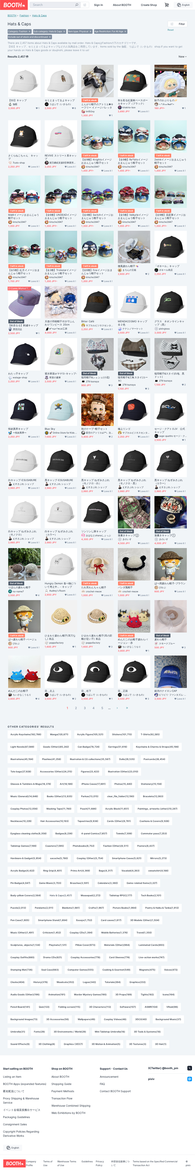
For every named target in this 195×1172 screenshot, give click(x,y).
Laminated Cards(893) (151, 945)
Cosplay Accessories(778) (85, 957)
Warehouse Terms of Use (66, 1163)
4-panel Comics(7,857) (94, 833)
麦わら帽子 (160, 639)
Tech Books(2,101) (151, 895)
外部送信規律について (120, 1163)
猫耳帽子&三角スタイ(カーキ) (133, 379)
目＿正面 (123, 690)
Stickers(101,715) (122, 734)
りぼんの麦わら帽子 (19, 587)
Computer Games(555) (81, 969)
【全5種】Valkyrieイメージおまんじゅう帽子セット (133, 216)
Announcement (109, 1076)
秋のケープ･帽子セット (94, 428)
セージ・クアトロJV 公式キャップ (169, 430)
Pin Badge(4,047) (20, 883)
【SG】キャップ (17, 100)
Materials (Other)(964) (117, 945)
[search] (76, 5)
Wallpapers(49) (86, 1019)
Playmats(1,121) (58, 945)
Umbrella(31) (17, 1031)
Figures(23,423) (90, 771)
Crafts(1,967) (96, 907)
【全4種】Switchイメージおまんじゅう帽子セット (97, 216)
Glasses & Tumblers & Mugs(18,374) (30, 783)
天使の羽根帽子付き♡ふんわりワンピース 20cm (60, 323)
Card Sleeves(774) (119, 957)
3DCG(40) (141, 1019)
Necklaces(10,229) (21, 821)
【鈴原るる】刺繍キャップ (23, 325)
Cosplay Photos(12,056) (24, 808)
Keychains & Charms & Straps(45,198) (157, 746)
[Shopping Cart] (167, 5)
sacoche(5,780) (59, 858)
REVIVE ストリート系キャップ (61, 157)
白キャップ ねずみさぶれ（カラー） (59, 533)
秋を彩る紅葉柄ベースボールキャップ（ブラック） (133, 102)
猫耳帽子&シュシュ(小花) (95, 377)
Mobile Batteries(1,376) (114, 932)
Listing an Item (12, 1076)
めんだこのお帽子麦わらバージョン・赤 (133, 641)
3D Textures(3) (137, 1044)
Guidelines (87, 1161)
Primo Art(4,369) (80, 870)
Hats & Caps (39, 15)
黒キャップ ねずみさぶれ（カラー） (168, 482)
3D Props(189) (123, 994)
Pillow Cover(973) (85, 945)
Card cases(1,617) (111, 920)
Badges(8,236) (64, 833)
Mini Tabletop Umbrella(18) (110, 1031)
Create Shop (149, 5)
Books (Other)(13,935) (59, 796)
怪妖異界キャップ (18, 428)
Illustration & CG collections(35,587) (90, 759)
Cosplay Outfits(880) (22, 957)
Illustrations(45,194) (21, 759)
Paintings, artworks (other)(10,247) (157, 808)
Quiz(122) (44, 1006)
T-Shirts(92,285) (150, 734)
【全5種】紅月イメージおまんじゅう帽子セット (24, 272)
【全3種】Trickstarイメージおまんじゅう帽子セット (60, 272)
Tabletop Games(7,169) (23, 845)
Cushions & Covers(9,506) (154, 821)
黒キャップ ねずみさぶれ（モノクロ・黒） (132, 482)
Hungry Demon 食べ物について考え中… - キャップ (60, 585)
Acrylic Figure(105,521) (90, 734)
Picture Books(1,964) (125, 907)
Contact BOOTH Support (115, 1091)
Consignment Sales (15, 1124)
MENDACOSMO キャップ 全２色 (134, 323)
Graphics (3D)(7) (73, 1044)
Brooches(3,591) (79, 883)
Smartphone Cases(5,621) (126, 858)
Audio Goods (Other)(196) (25, 994)
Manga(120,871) (59, 734)
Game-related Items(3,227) (142, 883)
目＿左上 (50, 690)
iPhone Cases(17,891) (94, 783)
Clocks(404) (17, 982)
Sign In (98, 5)
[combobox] (55, 5)
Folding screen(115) (69, 1006)
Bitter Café (87, 321)
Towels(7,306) (124, 833)
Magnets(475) (147, 969)
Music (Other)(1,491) (22, 932)
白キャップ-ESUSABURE (22, 480)
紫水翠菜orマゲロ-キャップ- (61, 373)
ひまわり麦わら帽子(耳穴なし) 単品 (60, 637)
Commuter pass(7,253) (154, 833)
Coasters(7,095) (54, 845)
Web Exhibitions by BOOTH (68, 1112)
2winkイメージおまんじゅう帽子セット (170, 161)
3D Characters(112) (100, 1006)
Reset (171, 29)
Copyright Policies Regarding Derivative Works (21, 1133)
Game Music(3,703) (50, 883)
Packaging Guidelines (16, 1117)
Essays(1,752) (84, 920)
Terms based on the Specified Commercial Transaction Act (155, 1163)
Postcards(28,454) (154, 759)
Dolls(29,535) (127, 759)
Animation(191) (56, 994)
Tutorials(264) (113, 982)
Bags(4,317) (106, 870)
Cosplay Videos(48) (115, 1019)
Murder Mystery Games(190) (90, 994)
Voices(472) (171, 969)
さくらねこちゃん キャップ (23, 157)
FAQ (102, 1083)
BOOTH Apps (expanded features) (24, 1083)
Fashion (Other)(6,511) (116, 845)
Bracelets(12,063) (153, 796)
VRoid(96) (172, 1006)
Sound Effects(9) (20, 1044)
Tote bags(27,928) (20, 771)
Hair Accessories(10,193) (54, 821)
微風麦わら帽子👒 (128, 266)
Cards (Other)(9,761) (119, 821)
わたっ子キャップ (18, 373)
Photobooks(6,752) (83, 845)
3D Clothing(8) (46, 1044)
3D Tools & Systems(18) (147, 1031)
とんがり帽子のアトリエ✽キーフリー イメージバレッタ (97, 106)
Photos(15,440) (123, 783)
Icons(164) (169, 994)
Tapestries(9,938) (88, 821)
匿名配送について (13, 1091)
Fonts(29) (39, 1031)
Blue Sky (50, 428)
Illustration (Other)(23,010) (123, 771)
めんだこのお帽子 (18, 690)
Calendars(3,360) (108, 883)
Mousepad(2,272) (91, 895)
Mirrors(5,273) (158, 858)
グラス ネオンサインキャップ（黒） (169, 323)
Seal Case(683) (50, 969)
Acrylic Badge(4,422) (22, 870)
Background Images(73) (24, 1019)
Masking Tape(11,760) (58, 808)
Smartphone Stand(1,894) (52, 920)
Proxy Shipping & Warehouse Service (21, 1100)
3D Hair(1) (160, 1044)
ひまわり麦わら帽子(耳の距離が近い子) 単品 (96, 637)
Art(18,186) (66, 783)
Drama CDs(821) (52, 957)
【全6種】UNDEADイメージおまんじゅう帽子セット (61, 216)
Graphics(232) (137, 982)
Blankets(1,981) (71, 907)
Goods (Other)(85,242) (56, 746)
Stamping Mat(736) (21, 969)
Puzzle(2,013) (18, 907)
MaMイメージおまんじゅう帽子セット (23, 216)
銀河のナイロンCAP (165, 690)
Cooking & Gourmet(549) (116, 969)
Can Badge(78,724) (89, 746)
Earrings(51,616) (117, 746)
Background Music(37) (168, 1019)
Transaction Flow (61, 1098)
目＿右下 (86, 690)
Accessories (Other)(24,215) (56, 771)
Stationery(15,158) (151, 783)
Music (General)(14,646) (24, 796)
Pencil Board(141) (20, 1006)
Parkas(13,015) (89, 796)
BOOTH (12, 15)
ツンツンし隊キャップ (93, 531)
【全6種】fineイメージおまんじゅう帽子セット (96, 272)
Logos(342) (89, 982)
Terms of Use (47, 1163)
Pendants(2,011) (44, 907)
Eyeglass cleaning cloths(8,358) (28, 833)
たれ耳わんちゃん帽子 (93, 587)
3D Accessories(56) (57, 1019)
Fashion (24, 15)
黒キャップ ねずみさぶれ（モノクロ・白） (95, 482)
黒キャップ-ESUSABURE (59, 480)
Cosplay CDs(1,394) (81, 932)
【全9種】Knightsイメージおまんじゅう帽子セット (96, 161)
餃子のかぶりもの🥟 (165, 100)
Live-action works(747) (152, 957)
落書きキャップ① (164, 535)
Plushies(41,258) (51, 759)
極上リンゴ (124, 428)
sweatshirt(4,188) (158, 870)
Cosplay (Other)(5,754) (90, 858)
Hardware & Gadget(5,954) (25, 858)
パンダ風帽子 (125, 587)
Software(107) (128, 1006)
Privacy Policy (100, 1163)
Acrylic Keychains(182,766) (25, 734)
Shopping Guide (61, 1083)
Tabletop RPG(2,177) (120, 895)
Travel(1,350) (144, 932)
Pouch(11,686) (88, 808)
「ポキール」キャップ (166, 266)
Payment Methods (62, 1091)
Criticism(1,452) (52, 932)
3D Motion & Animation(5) (106, 1044)
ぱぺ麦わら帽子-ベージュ (22, 639)
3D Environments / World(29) (70, 1031)
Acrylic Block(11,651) (117, 808)
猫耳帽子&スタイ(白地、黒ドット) (169, 375)
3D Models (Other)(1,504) (144, 920)
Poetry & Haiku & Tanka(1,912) (162, 907)
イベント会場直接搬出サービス (21, 1109)
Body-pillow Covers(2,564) (25, 895)
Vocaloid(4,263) (130, 870)
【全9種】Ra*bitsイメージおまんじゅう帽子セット (133, 161)
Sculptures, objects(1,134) (25, 945)
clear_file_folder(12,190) (120, 796)
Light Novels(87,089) (22, 746)
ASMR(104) (151, 1006)
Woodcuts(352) (65, 982)
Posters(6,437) (146, 845)
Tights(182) (147, 994)
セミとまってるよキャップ (60, 100)
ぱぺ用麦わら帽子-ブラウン (169, 583)
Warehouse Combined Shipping (70, 1105)
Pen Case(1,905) (19, 920)
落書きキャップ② (128, 535)
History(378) (40, 982)
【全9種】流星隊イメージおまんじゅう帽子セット (170, 216)
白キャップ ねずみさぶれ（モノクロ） (22, 533)
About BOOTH (122, 5)
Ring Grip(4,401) (52, 870)
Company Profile (31, 1163)
